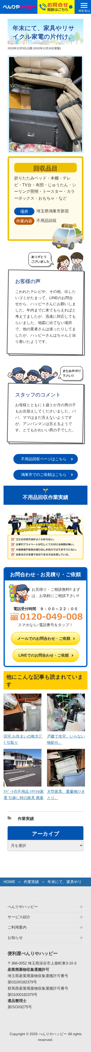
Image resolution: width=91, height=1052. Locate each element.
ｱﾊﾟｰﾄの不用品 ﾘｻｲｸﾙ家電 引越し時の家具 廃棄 (24, 794)
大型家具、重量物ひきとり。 (66, 794)
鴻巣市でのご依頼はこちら (43, 474)
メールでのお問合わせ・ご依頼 (43, 638)
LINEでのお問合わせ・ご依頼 (43, 655)
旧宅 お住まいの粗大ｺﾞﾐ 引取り (23, 739)
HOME (9, 882)
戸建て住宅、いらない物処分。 (66, 739)
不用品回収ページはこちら (43, 459)
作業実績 (26, 818)
